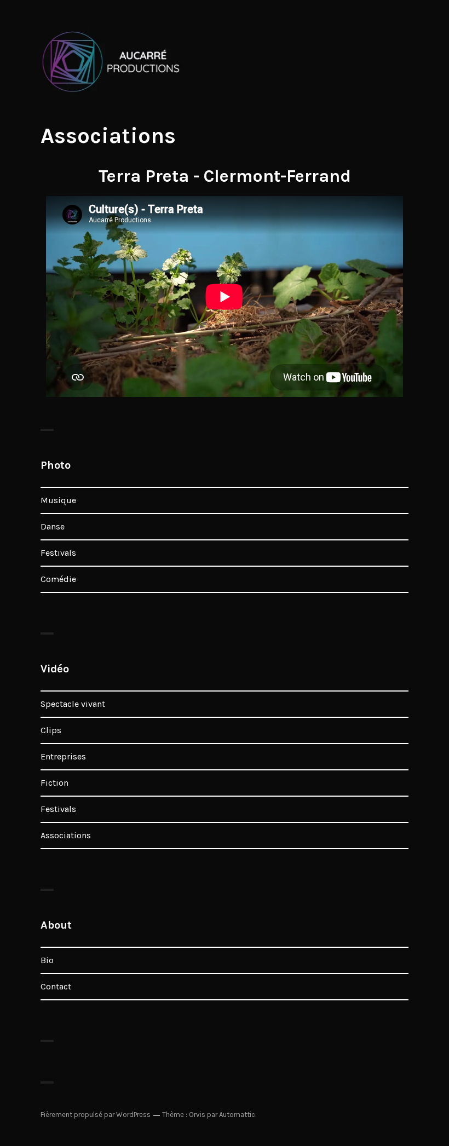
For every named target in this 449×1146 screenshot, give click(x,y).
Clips (51, 730)
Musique (58, 500)
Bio (47, 960)
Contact (56, 986)
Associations (66, 835)
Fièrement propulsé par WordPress (96, 1114)
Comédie (58, 579)
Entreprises (63, 756)
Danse (53, 526)
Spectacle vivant (73, 704)
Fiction (54, 783)
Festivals (58, 553)
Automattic (237, 1114)
